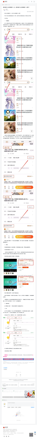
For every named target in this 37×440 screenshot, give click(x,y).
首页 (3, 4)
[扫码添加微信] (35, 434)
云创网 (6, 9)
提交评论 (32, 407)
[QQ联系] (35, 432)
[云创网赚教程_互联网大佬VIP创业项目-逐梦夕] (5, 427)
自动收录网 (12, 434)
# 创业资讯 (5, 369)
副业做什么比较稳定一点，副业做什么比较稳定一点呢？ (16, 7)
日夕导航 (4, 353)
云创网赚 (9, 434)
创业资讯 (6, 4)
